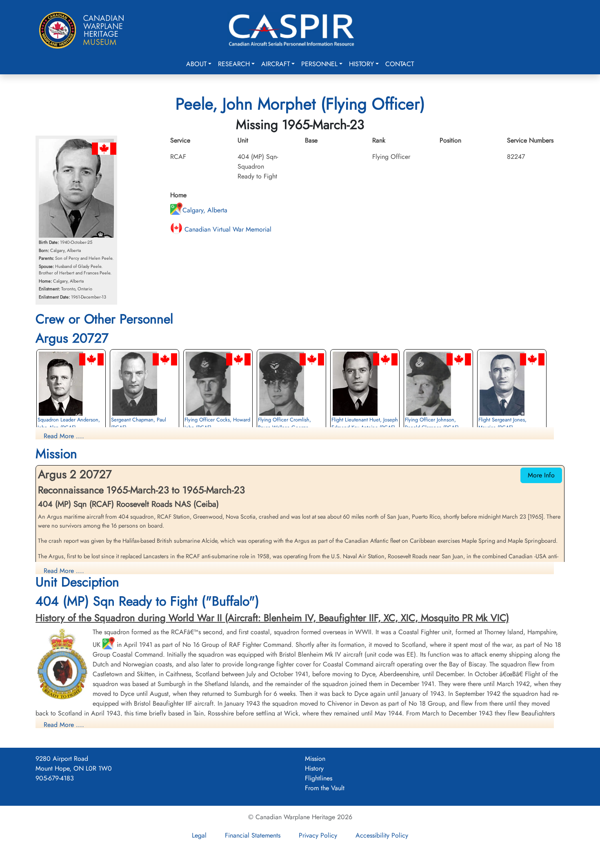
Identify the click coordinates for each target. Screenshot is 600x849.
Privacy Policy (318, 835)
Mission (315, 758)
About (196, 64)
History (361, 64)
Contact (399, 64)
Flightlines (318, 778)
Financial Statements (252, 835)
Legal (199, 835)
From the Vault (324, 788)
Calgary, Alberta (204, 210)
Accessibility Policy (382, 835)
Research (234, 64)
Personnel (319, 64)
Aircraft (275, 64)
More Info (541, 475)
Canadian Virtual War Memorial (226, 229)
